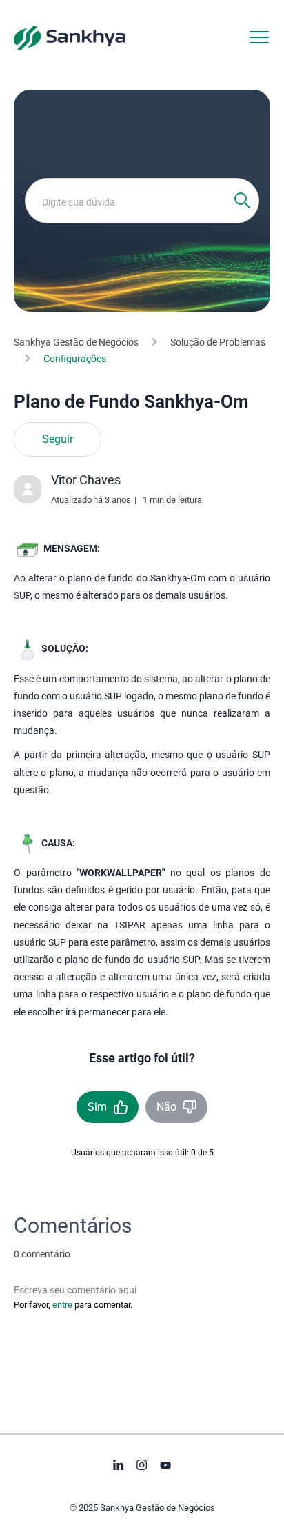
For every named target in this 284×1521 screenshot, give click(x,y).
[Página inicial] (69, 37)
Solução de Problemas (217, 342)
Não (166, 1106)
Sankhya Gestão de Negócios (76, 342)
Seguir (57, 439)
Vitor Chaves (86, 480)
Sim (97, 1106)
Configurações (74, 358)
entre (62, 1305)
